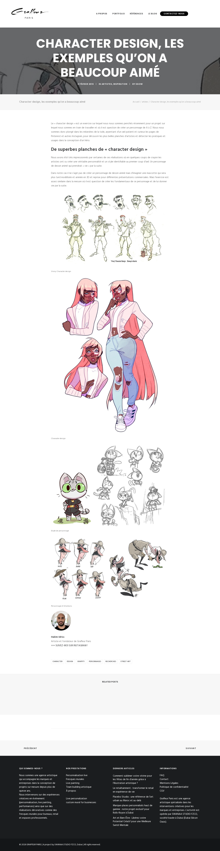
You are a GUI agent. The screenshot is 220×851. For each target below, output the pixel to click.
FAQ (162, 775)
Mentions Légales (169, 783)
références (136, 13)
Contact (164, 779)
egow (139, 84)
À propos (71, 791)
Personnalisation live (76, 775)
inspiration (120, 84)
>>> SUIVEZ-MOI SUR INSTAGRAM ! (69, 646)
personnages (95, 661)
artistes (107, 84)
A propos (101, 13)
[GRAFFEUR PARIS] (30, 14)
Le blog (152, 13)
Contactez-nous (174, 13)
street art (125, 661)
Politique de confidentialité (174, 787)
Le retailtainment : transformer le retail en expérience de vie (133, 790)
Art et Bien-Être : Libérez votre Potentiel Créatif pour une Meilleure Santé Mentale (132, 821)
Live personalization (76, 799)
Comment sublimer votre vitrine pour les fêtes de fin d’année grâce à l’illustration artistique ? (132, 779)
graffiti (81, 661)
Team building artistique (78, 787)
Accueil (136, 102)
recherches (110, 661)
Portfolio (118, 13)
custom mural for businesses (81, 802)
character (57, 661)
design (70, 661)
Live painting (72, 783)
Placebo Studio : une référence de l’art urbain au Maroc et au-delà (133, 798)
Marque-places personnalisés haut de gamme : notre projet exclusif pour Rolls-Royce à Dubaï (132, 809)
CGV (162, 791)
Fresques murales (75, 779)
